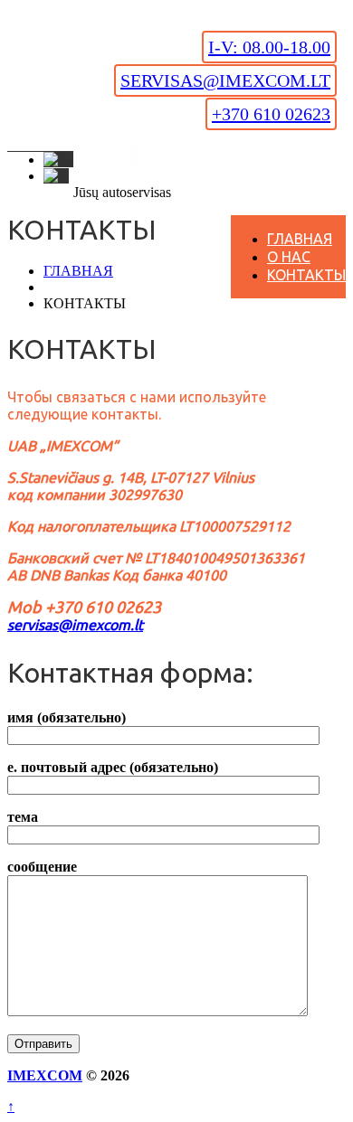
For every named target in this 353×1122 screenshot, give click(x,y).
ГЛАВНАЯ (299, 239)
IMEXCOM (44, 1075)
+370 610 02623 (271, 114)
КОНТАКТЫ (306, 275)
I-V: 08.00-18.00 (269, 47)
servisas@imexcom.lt (225, 80)
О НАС (288, 257)
